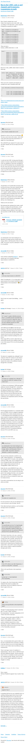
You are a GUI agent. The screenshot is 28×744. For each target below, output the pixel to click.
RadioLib (15, 256)
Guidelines (13, 734)
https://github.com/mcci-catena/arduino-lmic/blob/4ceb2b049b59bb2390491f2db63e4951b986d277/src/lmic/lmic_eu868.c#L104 (12, 112)
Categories (7, 734)
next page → (4, 725)
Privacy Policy (4, 737)
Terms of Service (21, 734)
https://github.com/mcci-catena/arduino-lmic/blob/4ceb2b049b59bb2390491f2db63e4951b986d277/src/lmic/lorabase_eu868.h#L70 (12, 106)
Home (2, 734)
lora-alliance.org (5, 217)
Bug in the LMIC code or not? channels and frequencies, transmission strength (12, 7)
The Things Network (5, 1)
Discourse (9, 740)
